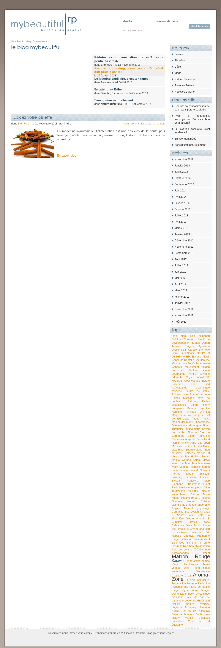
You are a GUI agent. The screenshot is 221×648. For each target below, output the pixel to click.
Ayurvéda (204, 346)
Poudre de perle (200, 394)
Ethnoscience (202, 422)
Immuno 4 (194, 542)
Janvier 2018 (182, 165)
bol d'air (204, 532)
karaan (190, 473)
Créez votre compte (81, 633)
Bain (190, 515)
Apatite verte (189, 583)
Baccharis (177, 384)
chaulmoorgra (188, 497)
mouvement (192, 366)
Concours (177, 360)
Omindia (205, 411)
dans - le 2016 (122, 80)
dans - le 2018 (128, 61)
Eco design (192, 511)
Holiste (195, 456)
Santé (199, 614)
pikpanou (204, 335)
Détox (198, 353)
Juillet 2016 (181, 171)
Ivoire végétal (180, 466)
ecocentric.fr (179, 349)
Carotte (192, 349)
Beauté (179, 54)
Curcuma (177, 522)
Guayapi (205, 470)
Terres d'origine (183, 346)
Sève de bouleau (183, 614)
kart (207, 528)
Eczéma (188, 339)
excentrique (203, 387)
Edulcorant (178, 439)
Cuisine (205, 501)
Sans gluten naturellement (190, 144)
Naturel (188, 508)
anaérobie (204, 504)
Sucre (175, 610)
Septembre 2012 (184, 253)
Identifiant (128, 21)
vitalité (189, 617)
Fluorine (192, 432)
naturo (206, 380)
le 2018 (128, 71)
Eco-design (191, 607)
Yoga (189, 377)
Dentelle (189, 360)
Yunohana (178, 571)
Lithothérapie (190, 564)
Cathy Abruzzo (201, 363)
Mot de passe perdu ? (134, 30)
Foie (189, 415)
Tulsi (183, 610)
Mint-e (192, 373)
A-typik (176, 508)
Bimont (206, 553)
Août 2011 (180, 321)
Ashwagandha (180, 553)
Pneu (207, 449)
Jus (200, 442)
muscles (177, 453)
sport (207, 442)
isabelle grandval (183, 535)
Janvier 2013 (182, 234)
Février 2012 (182, 296)
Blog (149, 633)
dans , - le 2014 (121, 91)
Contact (140, 633)
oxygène (177, 391)
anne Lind (200, 384)
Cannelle (177, 366)
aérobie (205, 408)
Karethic (192, 408)
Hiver (181, 449)
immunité (204, 435)
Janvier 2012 (182, 303)
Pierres (176, 473)
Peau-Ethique (202, 567)
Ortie (195, 491)
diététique (177, 597)
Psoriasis (195, 466)
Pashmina (204, 583)
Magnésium (179, 415)
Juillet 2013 (181, 215)
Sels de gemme (182, 549)
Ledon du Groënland (197, 600)
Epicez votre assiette (33, 117)
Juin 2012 (180, 271)
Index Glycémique (199, 593)
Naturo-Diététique (185, 79)
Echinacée (178, 542)
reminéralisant (201, 539)
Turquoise (178, 428)
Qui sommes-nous (57, 633)
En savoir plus (66, 155)
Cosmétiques (192, 380)
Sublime (177, 339)
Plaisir (206, 356)
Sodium (192, 370)
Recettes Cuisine (185, 91)
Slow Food (193, 525)
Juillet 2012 (181, 265)
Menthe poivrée (181, 363)
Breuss (206, 456)
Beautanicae (202, 360)
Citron (194, 404)
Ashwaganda (179, 387)
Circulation (186, 539)
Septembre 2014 (184, 184)
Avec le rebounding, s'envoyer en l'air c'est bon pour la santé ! (192, 119)
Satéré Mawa (201, 460)
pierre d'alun (202, 487)
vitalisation (183, 532)
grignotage (203, 508)
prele (207, 542)
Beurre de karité (197, 391)
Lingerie (205, 607)
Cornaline (177, 511)
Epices (176, 397)
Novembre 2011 (184, 315)
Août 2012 (181, 259)
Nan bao (188, 546)
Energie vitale (194, 449)
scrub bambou (181, 463)
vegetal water (181, 567)
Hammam (177, 411)
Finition (191, 411)
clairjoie (176, 504)
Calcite (195, 494)
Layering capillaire (184, 477)
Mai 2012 (180, 278)
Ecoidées (189, 453)
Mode (178, 73)
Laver (194, 532)
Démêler (205, 491)
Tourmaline (178, 491)
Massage (188, 397)
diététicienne (186, 487)
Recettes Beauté (184, 85)
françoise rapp (198, 480)
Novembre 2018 (184, 159)
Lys (189, 491)
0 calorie (204, 497)
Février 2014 (182, 203)
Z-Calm (198, 549)
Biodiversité (203, 571)
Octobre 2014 (183, 178)
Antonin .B (203, 518)
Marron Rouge (191, 556)
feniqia (176, 460)
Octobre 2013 (183, 209)
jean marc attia (183, 335)
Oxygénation (202, 546)
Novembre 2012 (184, 246)
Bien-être (180, 60)
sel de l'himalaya (199, 610)
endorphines (179, 494)
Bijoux (191, 435)
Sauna (206, 466)
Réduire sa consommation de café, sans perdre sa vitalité (192, 108)
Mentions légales (164, 633)
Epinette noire (180, 394)
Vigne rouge (190, 590)
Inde (207, 549)
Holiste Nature (183, 604)
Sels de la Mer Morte (197, 446)
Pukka (206, 564)
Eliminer (205, 477)
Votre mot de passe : (167, 21)
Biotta (175, 487)
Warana (186, 460)
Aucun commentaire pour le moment (144, 123)
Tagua (195, 418)
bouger (205, 590)
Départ (206, 342)
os (173, 532)
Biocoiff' (176, 480)
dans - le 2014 (123, 102)
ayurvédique (193, 428)
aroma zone (199, 522)
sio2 (174, 449)
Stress (206, 425)
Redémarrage (180, 586)
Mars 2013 (181, 228)
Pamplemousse (200, 463)
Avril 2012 (180, 284)
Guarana (177, 501)
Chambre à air (181, 575)
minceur (205, 473)
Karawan (179, 561)
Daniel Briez (179, 353)
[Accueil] (46, 24)
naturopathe (189, 504)
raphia (185, 456)
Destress (177, 546)
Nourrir (191, 501)
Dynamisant (179, 593)
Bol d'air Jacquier (195, 579)
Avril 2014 (180, 196)
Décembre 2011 (184, 309)
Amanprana (197, 528)
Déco (178, 66)
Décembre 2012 (184, 240)
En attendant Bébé (185, 138)
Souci (190, 353)
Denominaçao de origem (187, 425)
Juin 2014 (180, 190)
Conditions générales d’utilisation (114, 633)
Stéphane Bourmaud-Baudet (191, 484)
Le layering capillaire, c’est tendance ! (192, 130)
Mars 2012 (181, 290)
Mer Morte (187, 422)
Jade (193, 442)
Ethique (196, 356)
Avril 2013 (180, 221)
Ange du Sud (193, 439)
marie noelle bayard (185, 470)
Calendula (178, 525)
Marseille (177, 446)
